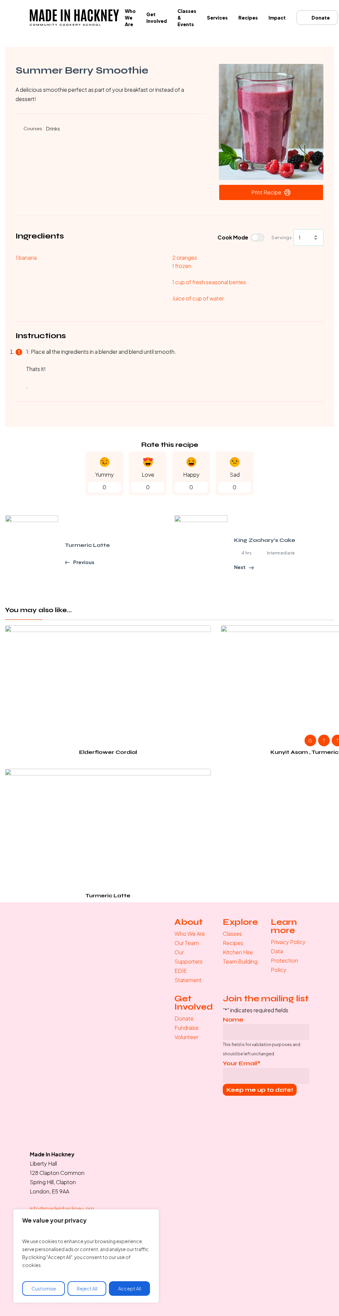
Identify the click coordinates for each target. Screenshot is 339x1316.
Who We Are (189, 933)
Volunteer (186, 1036)
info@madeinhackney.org (62, 1208)
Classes (232, 933)
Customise (43, 1288)
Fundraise (186, 1027)
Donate (184, 1018)
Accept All (129, 1288)
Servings (281, 237)
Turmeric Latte (107, 895)
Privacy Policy (288, 941)
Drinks (53, 129)
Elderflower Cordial (108, 752)
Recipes (233, 942)
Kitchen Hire (238, 952)
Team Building (240, 961)
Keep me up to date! (259, 1089)
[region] (86, 1256)
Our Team (186, 942)
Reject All (87, 1288)
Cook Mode (233, 237)
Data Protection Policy (284, 960)
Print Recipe (266, 192)
